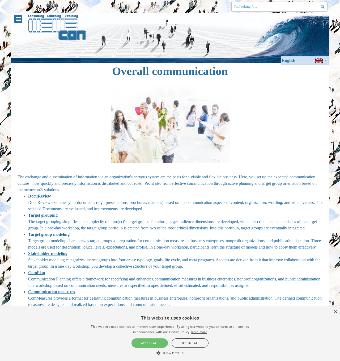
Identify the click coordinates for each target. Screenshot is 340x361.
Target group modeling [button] (49, 234)
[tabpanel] (170, 241)
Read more (199, 332)
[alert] (170, 334)
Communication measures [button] (51, 291)
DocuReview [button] (39, 196)
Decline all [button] (190, 343)
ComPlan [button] (36, 272)
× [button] (335, 312)
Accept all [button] (150, 343)
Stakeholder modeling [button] (47, 253)
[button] (170, 352)
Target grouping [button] (43, 215)
